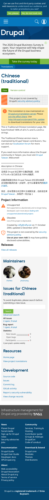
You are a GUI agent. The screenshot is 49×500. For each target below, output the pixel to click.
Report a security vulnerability (17, 392)
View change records (13, 396)
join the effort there (17, 116)
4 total (14, 327)
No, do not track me (31, 13)
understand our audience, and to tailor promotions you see (29, 7)
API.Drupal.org (8, 459)
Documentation (9, 447)
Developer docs (8, 457)
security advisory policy (29, 101)
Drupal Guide (7, 451)
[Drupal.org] (24, 33)
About (4, 465)
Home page (8, 357)
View (5, 90)
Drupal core (30, 451)
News (4, 424)
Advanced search (11, 314)
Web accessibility (9, 468)
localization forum (22, 143)
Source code (9, 376)
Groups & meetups (34, 436)
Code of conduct (33, 442)
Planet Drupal (7, 428)
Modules (29, 454)
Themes (29, 457)
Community (31, 424)
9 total (14, 321)
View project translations (15, 361)
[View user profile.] (9, 277)
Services (29, 428)
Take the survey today (24, 61)
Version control (17, 90)
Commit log (8, 384)
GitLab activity (10, 388)
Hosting (29, 431)
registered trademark (26, 491)
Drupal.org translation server (22, 113)
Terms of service (9, 477)
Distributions (31, 459)
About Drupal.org (9, 474)
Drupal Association (10, 471)
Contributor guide (33, 434)
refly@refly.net (25, 225)
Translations (7, 66)
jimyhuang (24, 280)
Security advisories (10, 439)
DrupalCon (30, 439)
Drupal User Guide (10, 454)
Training (38, 428)
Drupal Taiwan (8, 194)
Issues (6, 380)
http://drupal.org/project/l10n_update (26, 119)
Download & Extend (35, 447)
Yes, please (13, 13)
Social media (7, 431)
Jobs (3, 442)
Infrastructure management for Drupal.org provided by (22, 412)
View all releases (9, 249)
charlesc (9, 280)
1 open (6, 327)
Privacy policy (7, 480)
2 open (6, 321)
